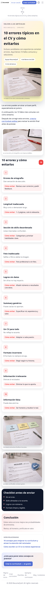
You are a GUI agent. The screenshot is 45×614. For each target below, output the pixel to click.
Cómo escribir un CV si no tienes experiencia (22, 547)
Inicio (22, 8)
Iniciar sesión (16, 3)
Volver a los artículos (14, 24)
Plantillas (21, 575)
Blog (22, 12)
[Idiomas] (38, 2)
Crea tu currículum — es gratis (18, 564)
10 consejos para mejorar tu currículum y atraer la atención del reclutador (21, 541)
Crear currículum (29, 3)
